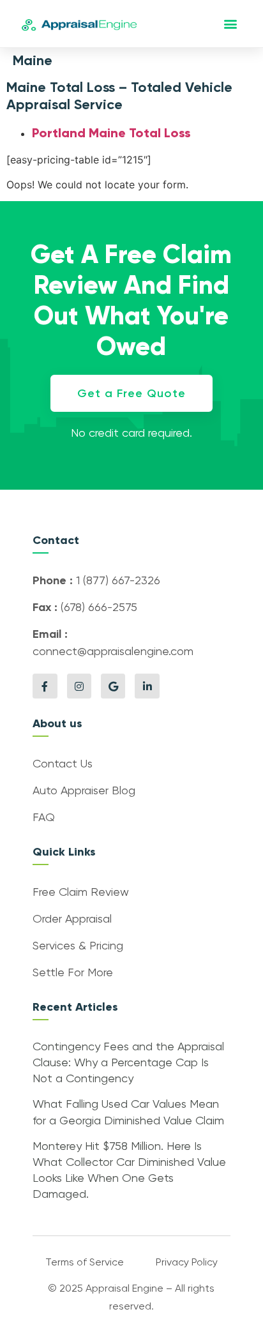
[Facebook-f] (45, 686)
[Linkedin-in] (147, 686)
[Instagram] (79, 686)
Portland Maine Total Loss (111, 132)
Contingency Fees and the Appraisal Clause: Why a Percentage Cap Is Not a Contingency (128, 1063)
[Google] (113, 686)
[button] (230, 23)
